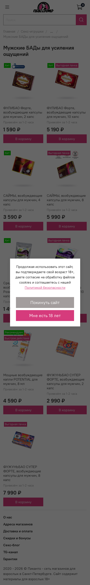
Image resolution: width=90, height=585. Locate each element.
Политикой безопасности (45, 287)
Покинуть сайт (45, 302)
